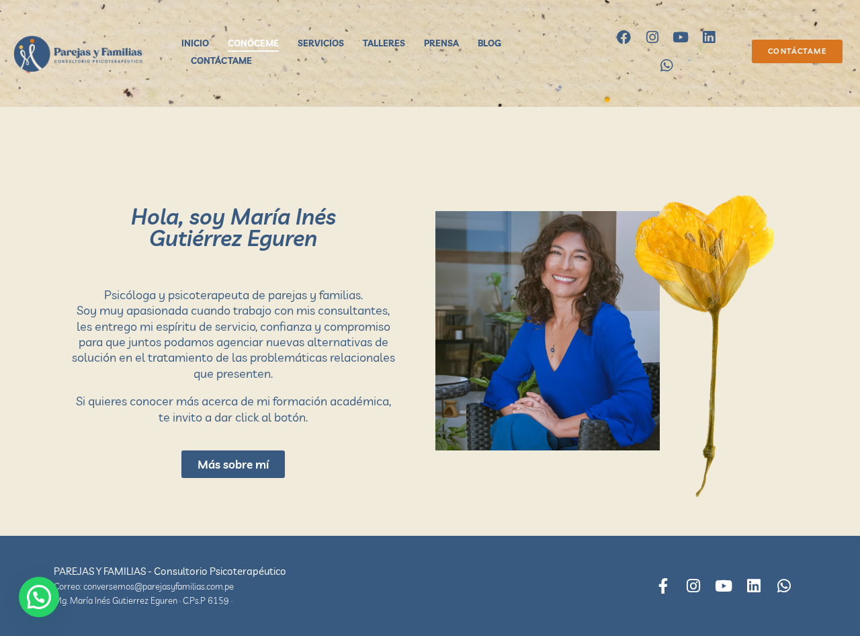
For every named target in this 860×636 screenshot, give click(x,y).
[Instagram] (652, 38)
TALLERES (384, 43)
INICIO (195, 43)
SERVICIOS (321, 43)
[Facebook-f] (663, 586)
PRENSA (441, 43)
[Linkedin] (709, 38)
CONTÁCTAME (221, 60)
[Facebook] (624, 38)
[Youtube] (680, 38)
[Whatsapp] (666, 66)
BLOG (489, 43)
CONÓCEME (253, 43)
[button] (39, 597)
